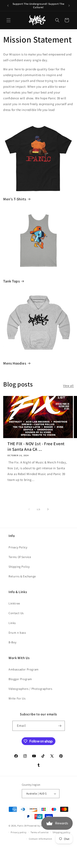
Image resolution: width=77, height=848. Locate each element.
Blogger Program (20, 679)
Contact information (40, 838)
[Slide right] (48, 509)
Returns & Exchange (22, 576)
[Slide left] (29, 509)
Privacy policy (19, 832)
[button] (8, 20)
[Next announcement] (69, 5)
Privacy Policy (18, 547)
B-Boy (12, 642)
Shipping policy (61, 832)
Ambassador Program (24, 669)
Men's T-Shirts (14, 199)
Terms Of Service (20, 557)
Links (12, 623)
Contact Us (16, 613)
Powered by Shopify (38, 825)
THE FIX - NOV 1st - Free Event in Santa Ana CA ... (36, 446)
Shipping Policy (19, 567)
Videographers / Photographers (30, 689)
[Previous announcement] (8, 5)
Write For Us (17, 698)
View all (68, 386)
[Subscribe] (60, 726)
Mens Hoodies (14, 363)
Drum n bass (17, 633)
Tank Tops (11, 281)
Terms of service (40, 832)
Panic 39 (22, 825)
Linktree (14, 603)
